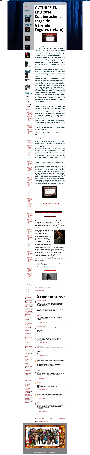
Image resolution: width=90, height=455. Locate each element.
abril (28, 107)
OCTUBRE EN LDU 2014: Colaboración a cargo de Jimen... (29, 221)
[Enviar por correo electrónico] (47, 287)
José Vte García (27, 333)
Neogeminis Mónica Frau (41, 300)
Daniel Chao (27, 382)
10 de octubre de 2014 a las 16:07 (42, 342)
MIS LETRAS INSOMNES (50, 270)
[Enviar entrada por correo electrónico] (45, 287)
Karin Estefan (27, 392)
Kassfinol (26, 356)
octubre (28, 111)
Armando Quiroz (27, 330)
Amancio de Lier (27, 378)
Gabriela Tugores (41, 288)
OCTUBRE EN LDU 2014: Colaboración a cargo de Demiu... (29, 152)
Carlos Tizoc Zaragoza (28, 380)
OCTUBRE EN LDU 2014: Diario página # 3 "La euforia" (29, 184)
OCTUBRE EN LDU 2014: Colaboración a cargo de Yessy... (29, 243)
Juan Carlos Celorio (40, 359)
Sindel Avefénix (39, 336)
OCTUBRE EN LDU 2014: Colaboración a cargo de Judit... (29, 189)
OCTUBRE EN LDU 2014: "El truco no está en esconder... (29, 205)
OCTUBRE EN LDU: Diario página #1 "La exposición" (30, 113)
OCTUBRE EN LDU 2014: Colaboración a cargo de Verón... (29, 237)
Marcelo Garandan (28, 311)
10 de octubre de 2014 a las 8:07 (42, 322)
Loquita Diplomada (40, 326)
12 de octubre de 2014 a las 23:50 (42, 398)
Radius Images (43, 452)
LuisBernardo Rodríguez (28, 297)
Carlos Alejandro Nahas (28, 346)
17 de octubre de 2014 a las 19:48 (42, 411)
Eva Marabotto (27, 370)
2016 (27, 289)
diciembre (29, 285)
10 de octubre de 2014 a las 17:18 (42, 355)
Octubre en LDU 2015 (28, 309)
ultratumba (39, 290)
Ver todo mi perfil (28, 8)
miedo (45, 288)
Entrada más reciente (39, 418)
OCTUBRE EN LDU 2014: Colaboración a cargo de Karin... (29, 194)
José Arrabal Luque (28, 391)
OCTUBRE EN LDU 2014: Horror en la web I (29, 122)
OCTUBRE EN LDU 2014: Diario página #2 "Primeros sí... (29, 147)
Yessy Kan (26, 363)
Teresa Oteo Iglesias (28, 300)
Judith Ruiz (26, 313)
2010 (27, 94)
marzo (28, 106)
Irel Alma (26, 389)
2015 (27, 287)
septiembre (29, 109)
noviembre (29, 284)
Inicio (51, 418)
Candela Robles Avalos (28, 366)
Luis (37, 393)
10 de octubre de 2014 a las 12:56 (42, 333)
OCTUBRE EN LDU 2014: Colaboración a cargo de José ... (29, 265)
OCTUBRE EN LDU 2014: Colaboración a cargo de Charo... (29, 209)
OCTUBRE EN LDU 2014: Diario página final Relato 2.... (29, 270)
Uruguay (43, 290)
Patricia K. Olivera (28, 401)
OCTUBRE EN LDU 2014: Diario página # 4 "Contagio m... (29, 227)
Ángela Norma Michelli (28, 314)
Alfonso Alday (27, 345)
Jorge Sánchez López (28, 340)
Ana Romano (27, 364)
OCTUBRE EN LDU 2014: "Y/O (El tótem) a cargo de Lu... (29, 248)
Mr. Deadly (26, 319)
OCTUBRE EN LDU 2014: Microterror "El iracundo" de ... (29, 142)
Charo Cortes (27, 329)
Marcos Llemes (27, 327)
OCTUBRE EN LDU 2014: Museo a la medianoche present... (29, 179)
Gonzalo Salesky (27, 353)
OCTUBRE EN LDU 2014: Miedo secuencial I (29, 126)
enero (28, 102)
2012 (27, 98)
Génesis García (27, 388)
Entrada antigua (61, 418)
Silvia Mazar (27, 402)
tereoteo (38, 315)
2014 (27, 101)
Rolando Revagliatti (28, 342)
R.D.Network (39, 346)
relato (62, 288)
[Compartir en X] (49, 287)
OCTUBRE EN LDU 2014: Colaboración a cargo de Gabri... (29, 137)
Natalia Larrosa (27, 399)
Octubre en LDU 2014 (57, 288)
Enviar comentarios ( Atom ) (43, 421)
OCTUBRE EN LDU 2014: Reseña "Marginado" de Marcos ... (29, 200)
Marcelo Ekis (27, 377)
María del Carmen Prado (28, 395)
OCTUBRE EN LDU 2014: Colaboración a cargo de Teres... (29, 118)
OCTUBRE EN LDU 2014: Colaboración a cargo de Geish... (29, 163)
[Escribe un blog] (48, 287)
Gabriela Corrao (27, 386)
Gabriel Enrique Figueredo (27, 385)
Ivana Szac (26, 350)
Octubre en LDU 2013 (28, 302)
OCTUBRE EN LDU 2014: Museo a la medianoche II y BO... (29, 275)
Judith (38, 370)
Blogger (54, 452)
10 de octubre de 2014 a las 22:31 (42, 378)
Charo (38, 402)
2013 (27, 99)
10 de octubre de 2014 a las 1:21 (42, 311)
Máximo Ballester (28, 398)
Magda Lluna (27, 361)
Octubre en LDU (27, 305)
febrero (28, 104)
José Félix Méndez (28, 371)
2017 (27, 291)
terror (36, 290)
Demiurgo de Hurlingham (27, 322)
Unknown (38, 382)
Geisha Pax (26, 349)
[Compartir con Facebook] (50, 287)
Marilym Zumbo (27, 394)
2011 (26, 96)
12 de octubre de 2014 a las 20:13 (42, 389)
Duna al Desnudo (27, 368)
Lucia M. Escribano (28, 375)
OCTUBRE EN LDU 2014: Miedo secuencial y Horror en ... (29, 169)
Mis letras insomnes (50, 288)
